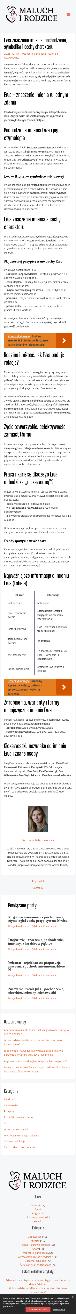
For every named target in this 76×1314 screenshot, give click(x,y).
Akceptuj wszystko (39, 1309)
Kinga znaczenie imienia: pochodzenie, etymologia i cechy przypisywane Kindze (37, 919)
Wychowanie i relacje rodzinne (21, 1135)
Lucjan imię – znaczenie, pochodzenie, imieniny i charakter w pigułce (36, 941)
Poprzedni (38, 881)
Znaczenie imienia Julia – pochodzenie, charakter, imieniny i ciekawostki (36, 990)
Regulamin (38, 1213)
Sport (7, 1123)
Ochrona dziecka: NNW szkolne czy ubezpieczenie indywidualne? (33, 1042)
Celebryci (9, 1099)
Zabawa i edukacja (14, 1141)
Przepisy (9, 1111)
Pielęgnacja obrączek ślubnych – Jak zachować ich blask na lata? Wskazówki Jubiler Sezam (37, 1069)
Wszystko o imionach (33, 53)
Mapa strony (38, 1205)
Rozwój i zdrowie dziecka (19, 1117)
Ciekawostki (11, 1105)
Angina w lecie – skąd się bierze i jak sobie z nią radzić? (35, 1061)
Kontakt (38, 1221)
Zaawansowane (59, 1309)
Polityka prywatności (38, 1217)
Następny (38, 888)
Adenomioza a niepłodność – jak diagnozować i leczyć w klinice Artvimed (36, 1032)
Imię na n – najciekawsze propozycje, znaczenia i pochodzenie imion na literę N (36, 966)
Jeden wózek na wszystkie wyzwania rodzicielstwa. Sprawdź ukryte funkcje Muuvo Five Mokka (33, 1052)
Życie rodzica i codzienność (19, 1147)
